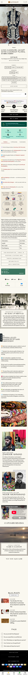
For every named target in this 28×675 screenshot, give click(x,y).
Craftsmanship (14, 142)
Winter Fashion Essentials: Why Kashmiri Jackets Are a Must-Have (18, 613)
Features (5, 141)
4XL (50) (14, 82)
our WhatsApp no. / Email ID (14, 252)
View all (14, 595)
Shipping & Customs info (14, 255)
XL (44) (12, 80)
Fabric (14, 65)
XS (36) (19, 77)
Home (13, 47)
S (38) (24, 77)
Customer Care (13, 656)
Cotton (13, 67)
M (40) (4, 80)
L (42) (8, 80)
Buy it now (14, 118)
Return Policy (14, 261)
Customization (23, 142)
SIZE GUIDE (14, 86)
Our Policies (13, 652)
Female (12, 72)
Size (14, 75)
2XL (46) (18, 80)
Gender (14, 70)
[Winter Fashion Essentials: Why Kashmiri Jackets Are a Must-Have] (5, 612)
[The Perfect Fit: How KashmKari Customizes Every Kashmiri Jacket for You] (5, 601)
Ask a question (14, 264)
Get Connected (13, 661)
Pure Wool (8, 67)
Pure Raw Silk (19, 67)
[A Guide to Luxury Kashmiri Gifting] (5, 621)
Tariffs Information (14, 258)
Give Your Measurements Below (9, 77)
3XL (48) (23, 80)
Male (16, 72)
